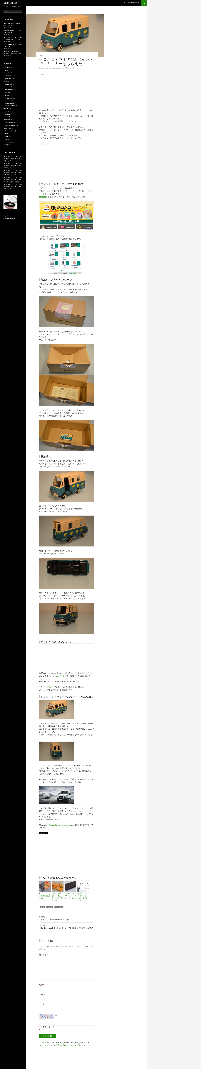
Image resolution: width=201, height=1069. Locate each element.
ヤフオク (50, 687)
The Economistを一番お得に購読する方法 (44, 896)
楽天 (64, 676)
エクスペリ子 (9, 175)
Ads (6, 70)
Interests (7, 87)
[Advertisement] (58, 91)
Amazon (42, 196)
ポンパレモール (8, 216)
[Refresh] (56, 1015)
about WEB (6, 67)
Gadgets (7, 114)
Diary (41, 55)
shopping (59, 907)
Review (50, 907)
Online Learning (8, 98)
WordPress (7, 128)
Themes (7, 139)
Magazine (8, 101)
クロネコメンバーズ (53, 188)
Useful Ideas (8, 142)
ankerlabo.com (10, 3)
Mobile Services (10, 117)
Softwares (6, 120)
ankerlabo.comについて (131, 2)
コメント (43, 955)
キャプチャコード (46, 1027)
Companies (8, 84)
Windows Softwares (11, 125)
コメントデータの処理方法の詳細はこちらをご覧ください (63, 1045)
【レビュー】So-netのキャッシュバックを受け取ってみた (83, 897)
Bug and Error (9, 122)
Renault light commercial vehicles (62, 825)
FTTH (6, 111)
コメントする (71, 68)
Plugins (7, 136)
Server (7, 76)
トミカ (42, 410)
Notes (6, 133)
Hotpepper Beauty (9, 218)
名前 (41, 985)
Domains (7, 73)
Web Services (9, 78)
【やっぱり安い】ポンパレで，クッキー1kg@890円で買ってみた (57, 897)
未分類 (5, 145)
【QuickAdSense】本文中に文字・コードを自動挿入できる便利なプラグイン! (66, 928)
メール (42, 994)
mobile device (9, 89)
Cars (42, 907)
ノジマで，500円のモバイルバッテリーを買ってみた (70, 896)
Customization (9, 131)
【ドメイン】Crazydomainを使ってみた (54, 918)
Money (7, 92)
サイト (42, 1004)
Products (6, 108)
